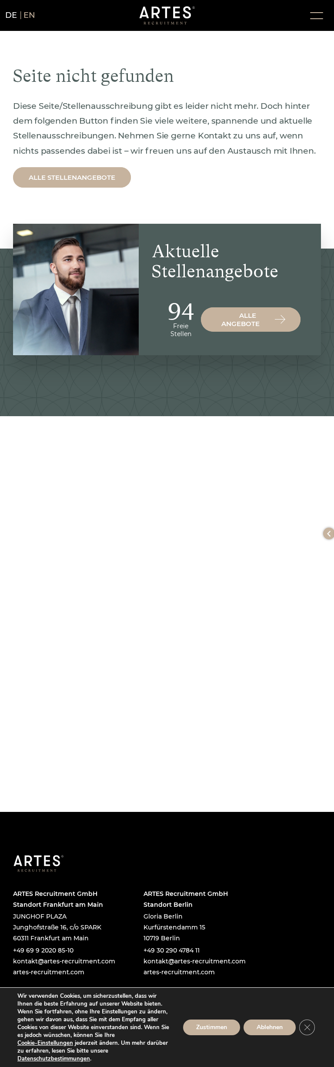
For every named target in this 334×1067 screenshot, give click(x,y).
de (11, 15)
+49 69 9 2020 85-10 (43, 950)
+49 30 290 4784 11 (172, 950)
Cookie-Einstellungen (45, 1043)
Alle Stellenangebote (72, 177)
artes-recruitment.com (48, 972)
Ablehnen (270, 1027)
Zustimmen (211, 1027)
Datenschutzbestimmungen (53, 1059)
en (29, 15)
